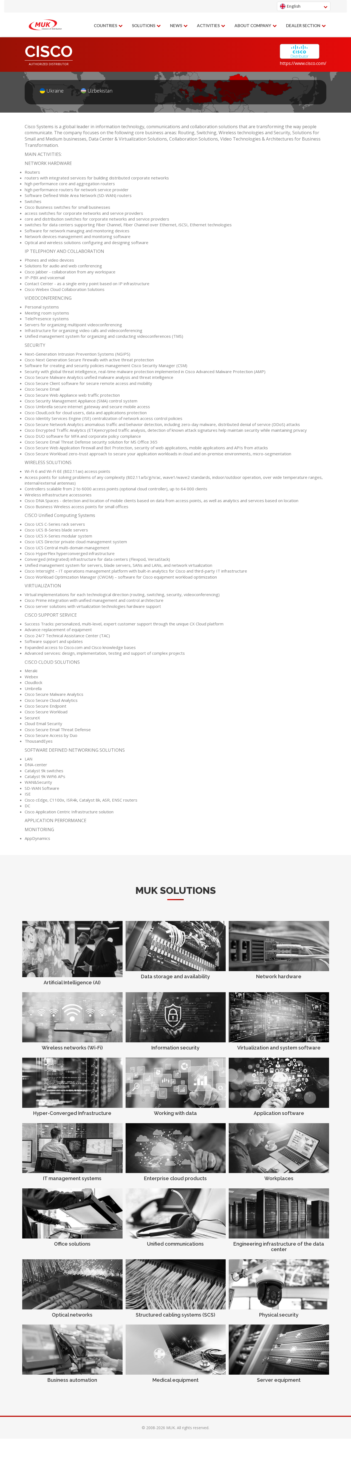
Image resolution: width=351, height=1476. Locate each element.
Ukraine (55, 90)
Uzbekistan (99, 90)
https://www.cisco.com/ (303, 63)
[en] (45, 25)
